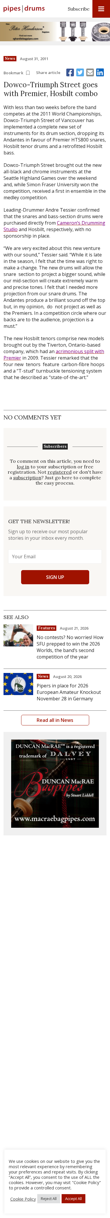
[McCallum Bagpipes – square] (55, 784)
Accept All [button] (73, 1198)
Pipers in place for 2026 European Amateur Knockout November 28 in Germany (69, 692)
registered (60, 472)
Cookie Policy (23, 1198)
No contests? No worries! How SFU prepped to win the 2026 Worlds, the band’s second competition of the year (70, 647)
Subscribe (78, 9)
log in (23, 467)
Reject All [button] (49, 1198)
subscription (27, 477)
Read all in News (55, 720)
